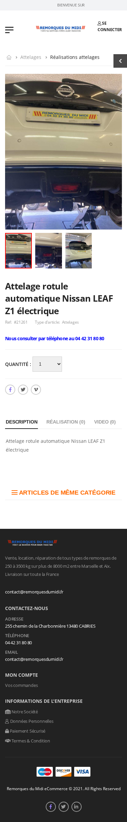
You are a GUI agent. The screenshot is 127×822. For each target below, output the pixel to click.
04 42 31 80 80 (18, 643)
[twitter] (23, 390)
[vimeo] (36, 390)
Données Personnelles (31, 721)
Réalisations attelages (75, 57)
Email (11, 652)
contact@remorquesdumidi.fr (34, 592)
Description (21, 422)
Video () (105, 422)
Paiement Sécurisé (27, 731)
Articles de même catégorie (66, 492)
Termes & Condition (30, 741)
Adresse (14, 619)
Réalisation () (65, 422)
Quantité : (19, 364)
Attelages (30, 57)
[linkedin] (76, 807)
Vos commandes (21, 685)
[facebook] (10, 390)
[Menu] (9, 29)
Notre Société (24, 712)
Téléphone (17, 636)
